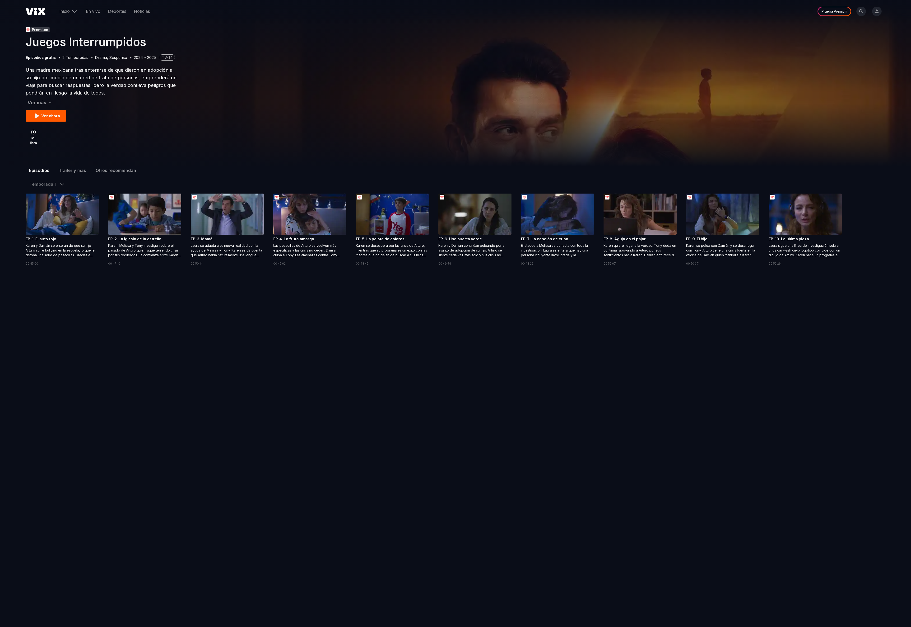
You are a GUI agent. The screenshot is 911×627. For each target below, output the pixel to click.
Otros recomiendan (116, 170)
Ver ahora (50, 116)
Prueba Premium (834, 11)
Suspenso (118, 57)
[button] (62, 230)
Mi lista (33, 140)
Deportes (117, 11)
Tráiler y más (72, 170)
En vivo (93, 11)
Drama (101, 57)
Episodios (39, 170)
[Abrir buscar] (861, 11)
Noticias (142, 11)
